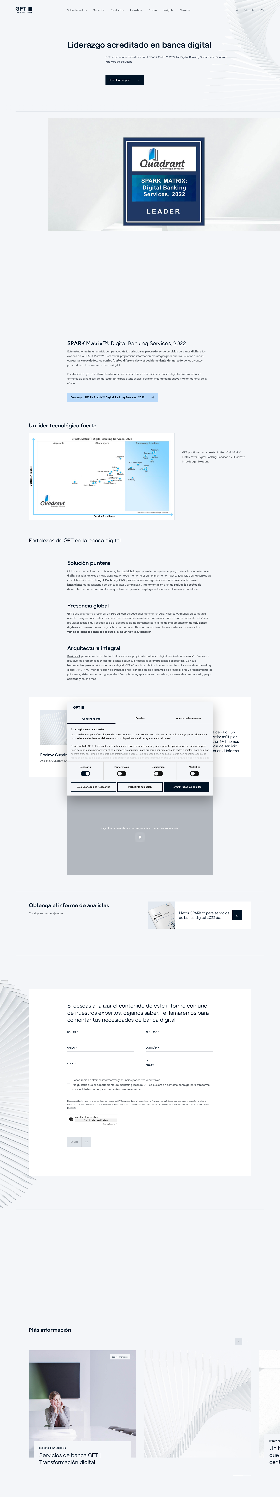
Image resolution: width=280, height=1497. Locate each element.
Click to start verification (96, 1120)
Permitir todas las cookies (187, 787)
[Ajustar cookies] (140, 837)
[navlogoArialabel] (24, 10)
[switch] (121, 773)
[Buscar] (237, 10)
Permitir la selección (140, 787)
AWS (122, 580)
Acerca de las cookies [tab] (188, 718)
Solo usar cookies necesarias (93, 787)
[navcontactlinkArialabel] (253, 10)
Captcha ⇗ (110, 1124)
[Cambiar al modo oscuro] (261, 10)
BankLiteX (128, 571)
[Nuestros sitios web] (245, 10)
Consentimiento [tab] (91, 719)
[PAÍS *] (179, 1064)
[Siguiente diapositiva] (247, 1341)
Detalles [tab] (140, 718)
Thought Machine (104, 580)
